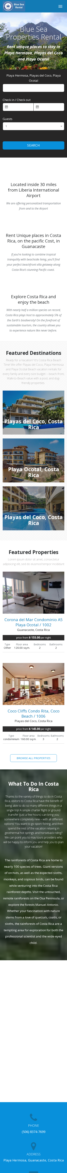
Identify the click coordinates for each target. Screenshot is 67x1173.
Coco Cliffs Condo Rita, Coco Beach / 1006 (33, 713)
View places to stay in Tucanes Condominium (34, 425)
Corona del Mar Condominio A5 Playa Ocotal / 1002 (33, 622)
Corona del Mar (33, 472)
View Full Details (33, 604)
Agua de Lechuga (33, 520)
